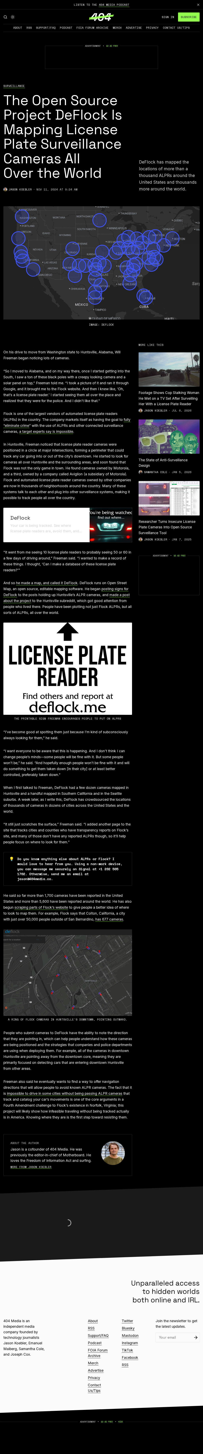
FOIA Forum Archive (93, 28)
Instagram (130, 1343)
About (17, 28)
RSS (29, 28)
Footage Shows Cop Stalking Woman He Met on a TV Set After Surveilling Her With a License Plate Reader (169, 398)
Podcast (66, 28)
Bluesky (128, 1328)
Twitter (127, 1321)
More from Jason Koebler (31, 1167)
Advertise (134, 28)
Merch (117, 28)
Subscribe (189, 17)
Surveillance (14, 86)
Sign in (168, 17)
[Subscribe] (196, 1337)
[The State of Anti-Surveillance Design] (169, 436)
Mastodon (130, 1335)
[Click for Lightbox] (67, 669)
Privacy (152, 28)
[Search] (5, 17)
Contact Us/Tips (176, 28)
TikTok (127, 1350)
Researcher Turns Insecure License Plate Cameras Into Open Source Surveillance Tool (167, 527)
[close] (198, 5)
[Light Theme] (13, 17)
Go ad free (112, 46)
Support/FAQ (46, 28)
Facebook (130, 1357)
